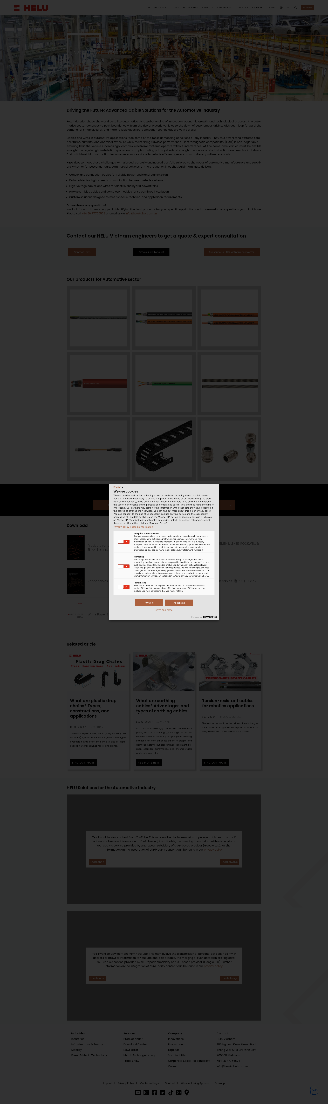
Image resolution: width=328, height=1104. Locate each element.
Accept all (179, 602)
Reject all (149, 602)
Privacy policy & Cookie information (133, 526)
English (117, 487)
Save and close (164, 610)
